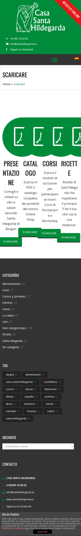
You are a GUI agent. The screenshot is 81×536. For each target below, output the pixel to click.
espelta (31, 396)
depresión (52, 389)
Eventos (7, 302)
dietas (11, 396)
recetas (33, 411)
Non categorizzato (14, 328)
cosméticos (52, 382)
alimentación (34, 374)
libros (11, 404)
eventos (51, 396)
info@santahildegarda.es (20, 492)
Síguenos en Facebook (18, 506)
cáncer (31, 389)
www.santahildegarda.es (20, 499)
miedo (51, 404)
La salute (8, 315)
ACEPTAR (42, 532)
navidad (12, 411)
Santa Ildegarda (12, 341)
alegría (11, 374)
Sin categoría (10, 347)
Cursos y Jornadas (13, 296)
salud (53, 411)
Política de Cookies (12, 528)
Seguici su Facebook (21, 49)
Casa (5, 290)
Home (6, 84)
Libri (5, 322)
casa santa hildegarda (21, 382)
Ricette (6, 334)
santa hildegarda (18, 418)
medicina (31, 404)
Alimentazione (11, 284)
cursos (11, 389)
